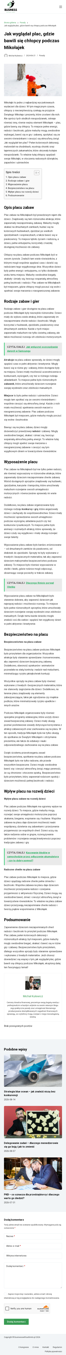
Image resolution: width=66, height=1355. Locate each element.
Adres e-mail (13, 1246)
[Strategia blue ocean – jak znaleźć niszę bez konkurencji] (33, 1070)
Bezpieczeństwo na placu (21, 188)
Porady (42, 56)
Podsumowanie (16, 195)
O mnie (36, 1347)
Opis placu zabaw (17, 177)
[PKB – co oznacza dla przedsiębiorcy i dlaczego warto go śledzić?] (33, 1173)
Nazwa (10, 1236)
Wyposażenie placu (18, 184)
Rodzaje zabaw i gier (19, 181)
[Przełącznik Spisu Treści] (35, 172)
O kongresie (23, 1347)
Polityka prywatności (53, 1351)
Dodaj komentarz (15, 1266)
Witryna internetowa (16, 1255)
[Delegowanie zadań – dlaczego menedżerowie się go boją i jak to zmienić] (33, 1122)
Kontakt (46, 1347)
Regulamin (57, 1347)
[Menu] (60, 6)
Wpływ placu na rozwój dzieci (23, 192)
